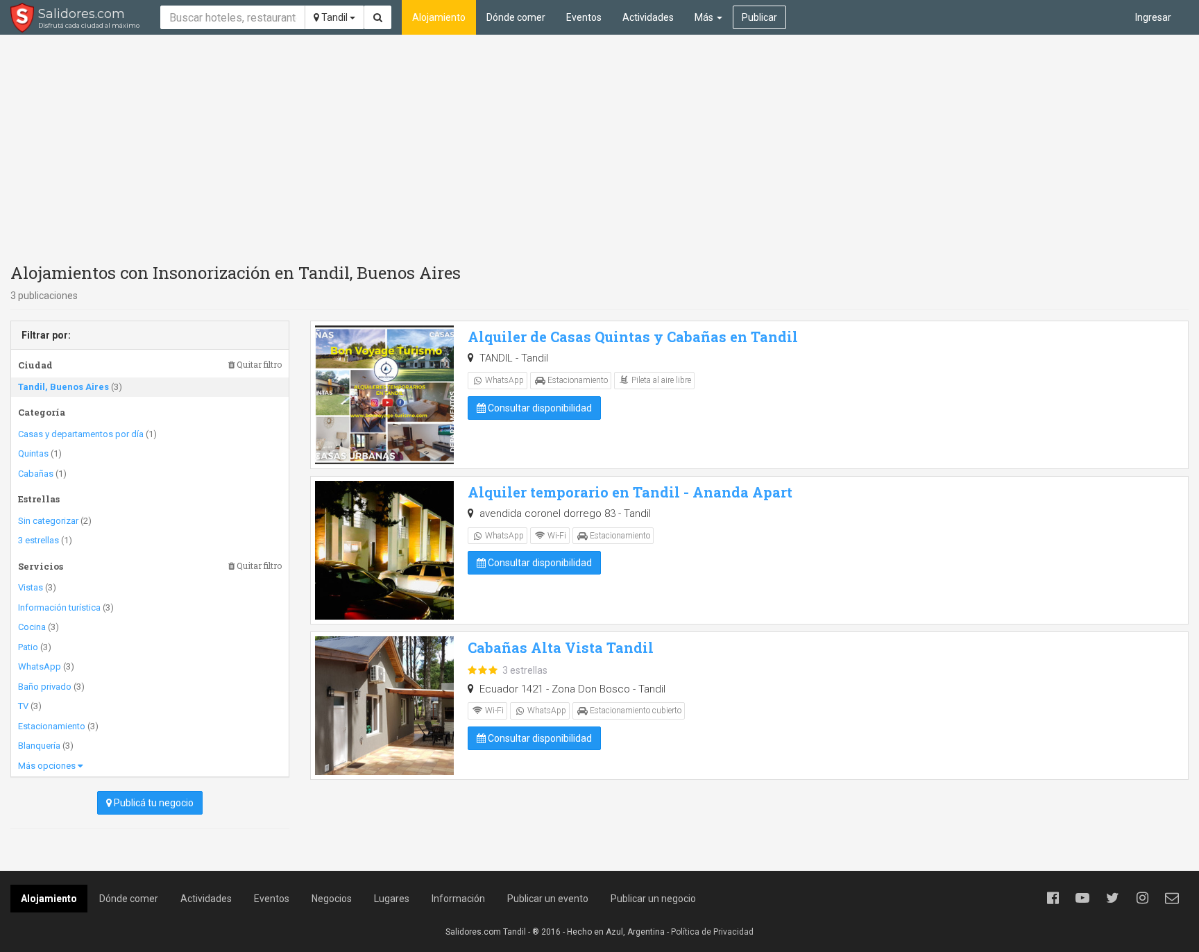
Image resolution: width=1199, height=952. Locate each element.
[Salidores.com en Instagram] (1142, 898)
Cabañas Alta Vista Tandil (561, 647)
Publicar (759, 17)
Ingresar (1153, 17)
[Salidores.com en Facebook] (1052, 898)
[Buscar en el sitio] (377, 17)
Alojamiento (439, 17)
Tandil (334, 17)
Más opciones (48, 765)
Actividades (648, 17)
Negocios (332, 898)
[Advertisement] (599, 146)
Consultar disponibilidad (539, 408)
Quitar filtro (258, 364)
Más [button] (705, 17)
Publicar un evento (547, 898)
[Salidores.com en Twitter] (1112, 898)
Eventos (584, 17)
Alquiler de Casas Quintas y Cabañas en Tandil (633, 337)
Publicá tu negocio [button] (153, 802)
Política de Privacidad (712, 932)
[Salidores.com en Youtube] (1082, 898)
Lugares (391, 898)
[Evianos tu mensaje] (1172, 898)
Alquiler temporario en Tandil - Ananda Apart (630, 492)
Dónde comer (515, 17)
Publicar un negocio (653, 898)
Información (458, 898)
